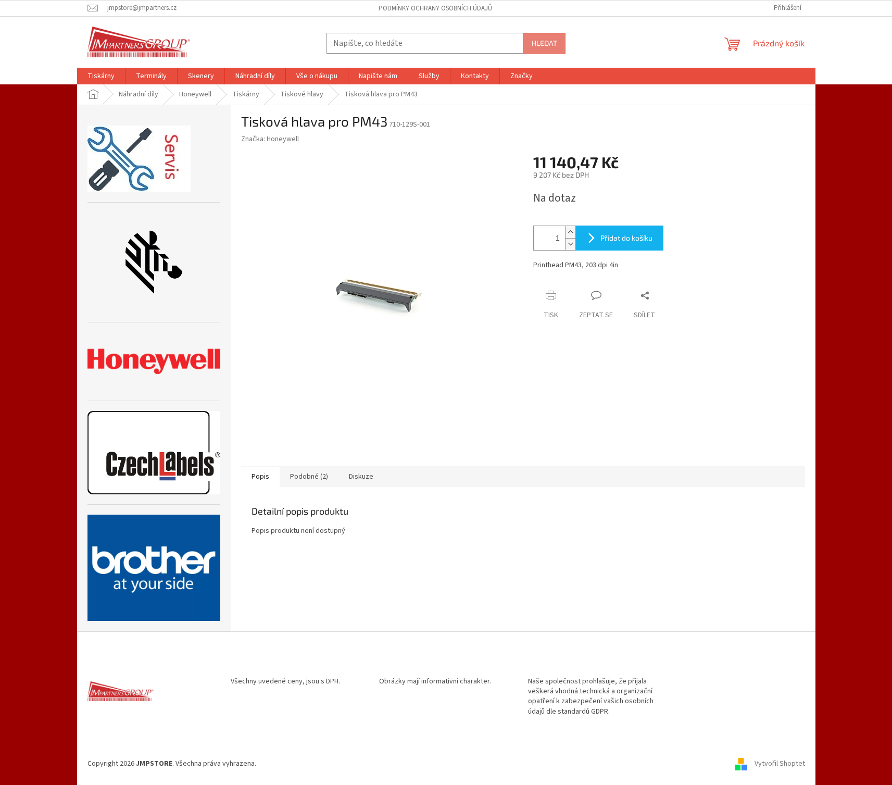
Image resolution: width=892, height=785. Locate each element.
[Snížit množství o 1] (570, 244)
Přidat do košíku (626, 237)
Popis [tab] (260, 476)
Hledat (544, 43)
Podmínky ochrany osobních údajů (435, 8)
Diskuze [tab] (361, 476)
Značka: (270, 139)
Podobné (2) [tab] (309, 476)
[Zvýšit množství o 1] (570, 232)
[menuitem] (101, 76)
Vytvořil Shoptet (780, 763)
